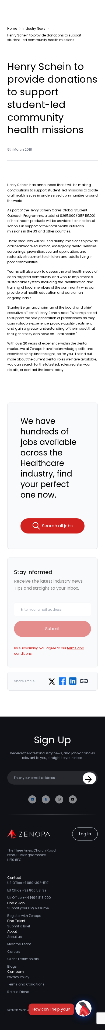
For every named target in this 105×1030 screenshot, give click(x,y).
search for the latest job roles (45, 364)
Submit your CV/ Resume (28, 908)
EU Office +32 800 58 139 (27, 890)
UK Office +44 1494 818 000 (29, 897)
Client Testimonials (23, 959)
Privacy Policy (18, 977)
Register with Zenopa (24, 915)
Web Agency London (36, 1010)
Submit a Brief (18, 926)
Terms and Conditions (25, 984)
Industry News (34, 28)
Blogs (12, 966)
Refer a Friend (18, 992)
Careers (13, 951)
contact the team (38, 369)
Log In (85, 834)
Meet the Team (19, 944)
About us (14, 936)
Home (12, 28)
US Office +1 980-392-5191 (28, 882)
